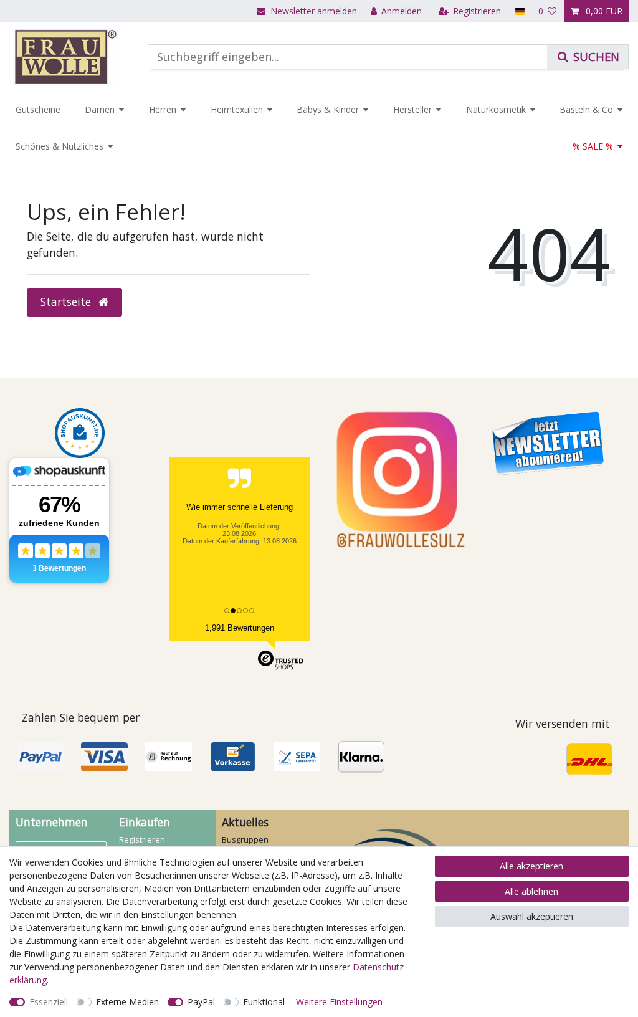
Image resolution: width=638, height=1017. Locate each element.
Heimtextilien (237, 109)
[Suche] (587, 57)
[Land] (519, 11)
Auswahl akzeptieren (531, 916)
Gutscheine (38, 109)
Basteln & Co (586, 109)
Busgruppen (245, 839)
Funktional (264, 1002)
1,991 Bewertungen (239, 628)
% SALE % (593, 146)
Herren (162, 109)
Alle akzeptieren (531, 866)
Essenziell (48, 1002)
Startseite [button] (67, 301)
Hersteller (412, 109)
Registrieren (142, 839)
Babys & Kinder (328, 109)
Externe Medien (127, 1002)
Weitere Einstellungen (339, 1002)
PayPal (201, 1002)
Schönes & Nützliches (59, 146)
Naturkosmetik (496, 109)
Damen (100, 109)
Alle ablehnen (531, 891)
